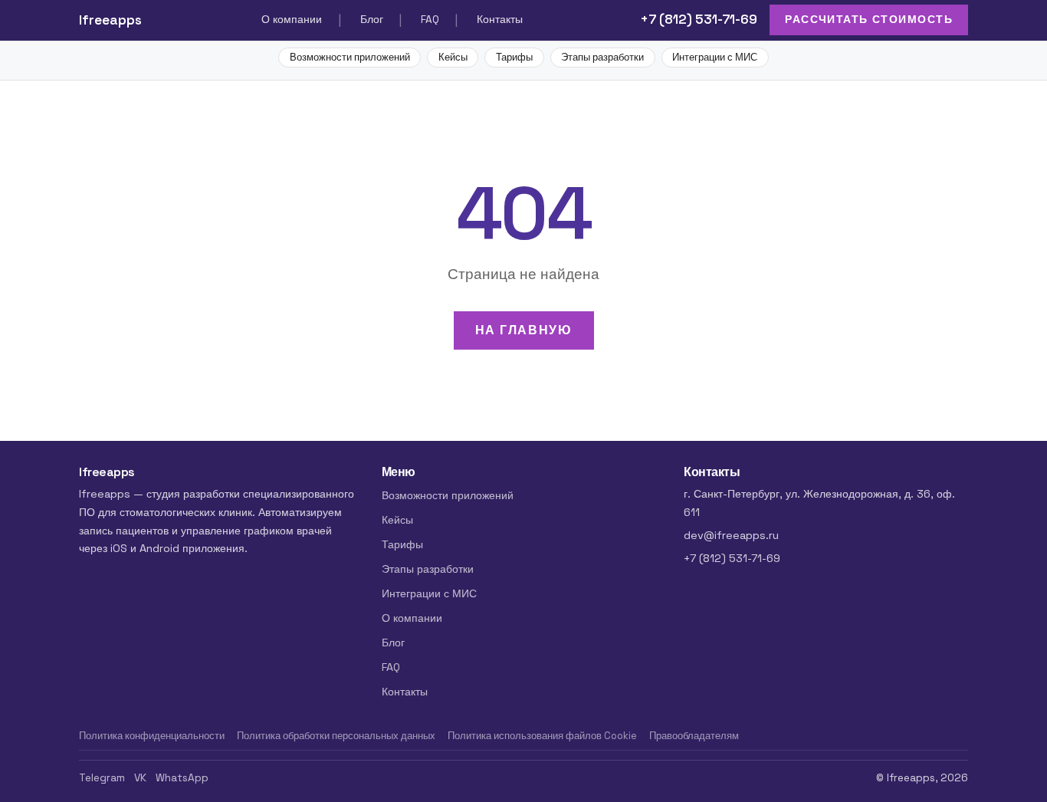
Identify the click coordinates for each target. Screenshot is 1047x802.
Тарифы (514, 57)
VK (140, 777)
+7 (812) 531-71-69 (698, 19)
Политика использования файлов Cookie (542, 735)
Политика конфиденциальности (152, 735)
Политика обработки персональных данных (336, 735)
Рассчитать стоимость (869, 19)
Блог (371, 19)
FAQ (430, 19)
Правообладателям (694, 735)
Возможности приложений (350, 57)
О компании (291, 19)
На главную (524, 330)
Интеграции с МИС (714, 57)
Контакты (500, 19)
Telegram (102, 777)
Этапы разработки (602, 57)
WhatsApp (182, 777)
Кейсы (453, 57)
